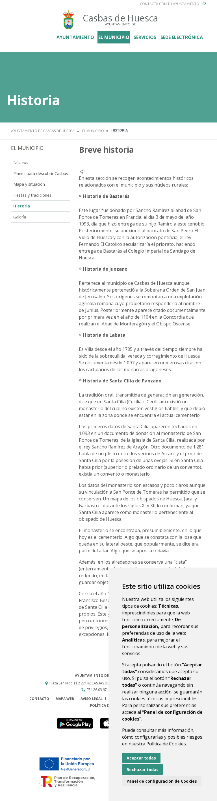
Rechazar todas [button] (143, 769)
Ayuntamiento (75, 37)
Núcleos (20, 162)
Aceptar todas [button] (141, 758)
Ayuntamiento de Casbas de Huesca (43, 130)
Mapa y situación (29, 184)
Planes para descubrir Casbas (40, 173)
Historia (21, 206)
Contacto (39, 698)
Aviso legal (92, 698)
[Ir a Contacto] (204, 4)
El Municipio (113, 37)
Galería (19, 217)
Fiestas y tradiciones (32, 195)
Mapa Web (65, 698)
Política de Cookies (166, 744)
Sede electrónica (181, 37)
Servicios (145, 37)
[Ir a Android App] (76, 723)
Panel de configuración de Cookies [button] (162, 781)
